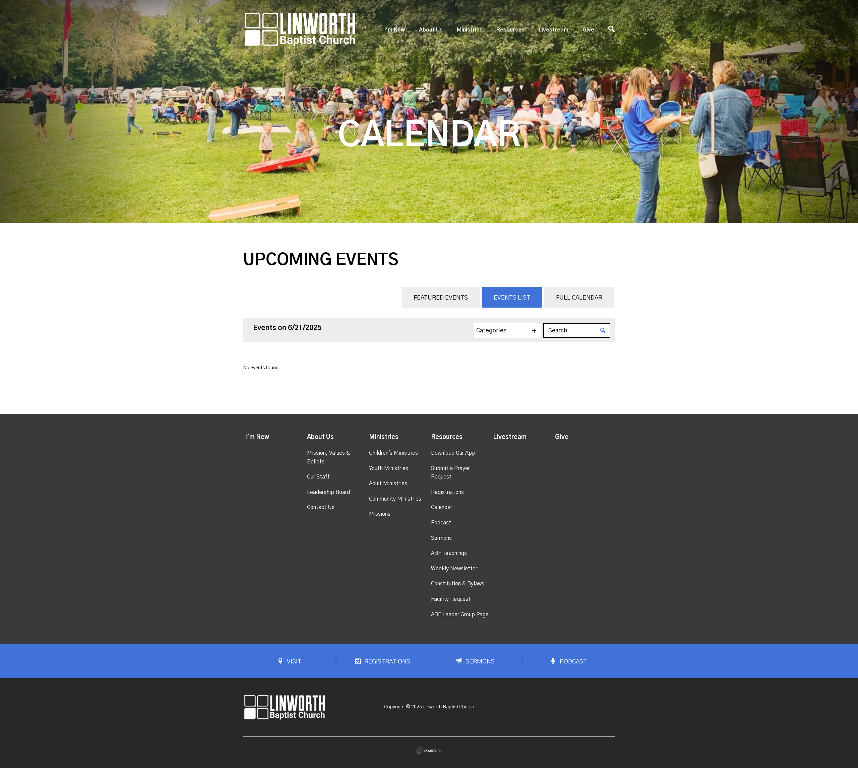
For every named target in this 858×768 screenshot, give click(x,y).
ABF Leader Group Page (460, 614)
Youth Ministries (388, 468)
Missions (379, 514)
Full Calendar (579, 298)
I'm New (394, 30)
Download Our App (453, 453)
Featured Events (441, 298)
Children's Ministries (393, 453)
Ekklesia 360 (429, 750)
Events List (512, 298)
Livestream (553, 30)
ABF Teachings (449, 553)
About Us (431, 30)
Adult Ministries (388, 483)
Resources (510, 30)
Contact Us (320, 507)
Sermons (441, 538)
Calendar (441, 507)
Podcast (441, 522)
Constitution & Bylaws (457, 583)
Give (588, 30)
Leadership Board (328, 492)
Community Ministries (395, 499)
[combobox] (507, 330)
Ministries (470, 30)
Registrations (447, 492)
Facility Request (451, 599)
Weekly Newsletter (454, 568)
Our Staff (318, 476)
